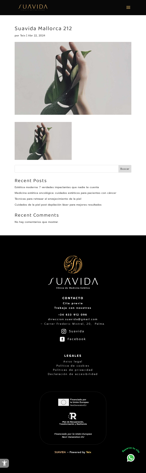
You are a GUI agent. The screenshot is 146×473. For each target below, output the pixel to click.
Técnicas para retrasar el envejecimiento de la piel (48, 199)
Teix (22, 36)
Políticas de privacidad (73, 370)
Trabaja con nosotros (73, 308)
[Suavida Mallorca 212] (43, 158)
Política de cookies (73, 366)
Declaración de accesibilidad (73, 374)
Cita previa (73, 303)
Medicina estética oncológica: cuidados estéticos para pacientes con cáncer (65, 193)
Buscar (124, 169)
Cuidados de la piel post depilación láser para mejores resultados (58, 205)
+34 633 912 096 (73, 315)
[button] (4, 463)
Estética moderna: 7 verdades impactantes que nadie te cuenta (57, 187)
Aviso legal (73, 361)
